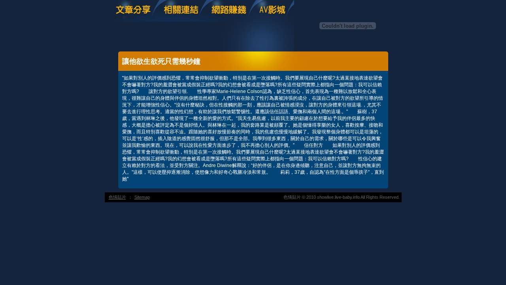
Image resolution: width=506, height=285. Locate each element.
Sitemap (142, 197)
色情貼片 (117, 197)
